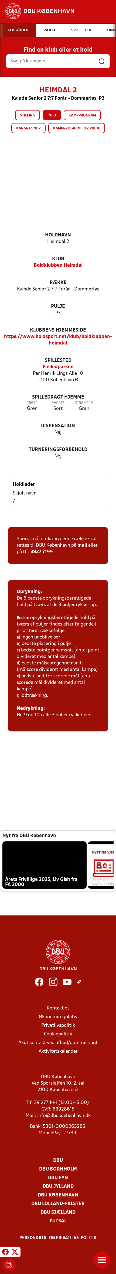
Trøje (32, 403)
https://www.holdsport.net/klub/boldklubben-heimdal (58, 340)
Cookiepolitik (58, 1034)
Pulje (58, 306)
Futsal (58, 1221)
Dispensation (58, 426)
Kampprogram (82, 115)
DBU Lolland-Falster (58, 1204)
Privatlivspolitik (58, 1025)
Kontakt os (58, 1008)
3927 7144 (41, 552)
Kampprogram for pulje (76, 128)
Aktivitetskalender (58, 1051)
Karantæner (28, 128)
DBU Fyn (58, 1178)
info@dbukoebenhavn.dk (64, 1116)
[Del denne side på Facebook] (5, 1253)
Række (58, 282)
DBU (58, 1160)
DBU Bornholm (58, 1169)
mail (82, 545)
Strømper (84, 403)
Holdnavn (58, 235)
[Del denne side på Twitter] (14, 1253)
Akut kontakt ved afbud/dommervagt (58, 1043)
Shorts (58, 403)
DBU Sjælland (58, 1212)
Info (51, 115)
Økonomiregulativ (58, 1017)
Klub (58, 259)
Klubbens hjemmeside (58, 330)
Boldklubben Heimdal (58, 265)
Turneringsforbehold (58, 449)
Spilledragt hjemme (58, 397)
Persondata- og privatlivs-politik (58, 1238)
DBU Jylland (58, 1186)
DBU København (58, 1195)
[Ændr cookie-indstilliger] (9, 1264)
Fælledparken (58, 367)
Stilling (27, 115)
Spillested (58, 360)
